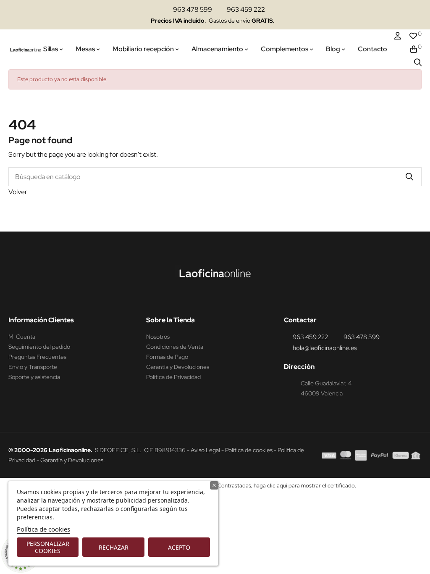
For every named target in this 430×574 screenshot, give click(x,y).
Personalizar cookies (47, 547)
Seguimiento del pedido (39, 346)
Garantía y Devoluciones (177, 367)
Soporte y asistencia (34, 377)
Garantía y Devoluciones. (72, 460)
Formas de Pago (167, 357)
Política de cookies (43, 529)
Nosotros (158, 336)
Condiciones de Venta (174, 346)
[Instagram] (208, 299)
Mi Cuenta (21, 336)
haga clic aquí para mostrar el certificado (304, 485)
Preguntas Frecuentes (37, 357)
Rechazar (113, 547)
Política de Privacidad (173, 377)
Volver (17, 191)
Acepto (179, 547)
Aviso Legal (205, 450)
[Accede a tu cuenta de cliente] (397, 36)
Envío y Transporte (32, 367)
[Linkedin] (224, 299)
